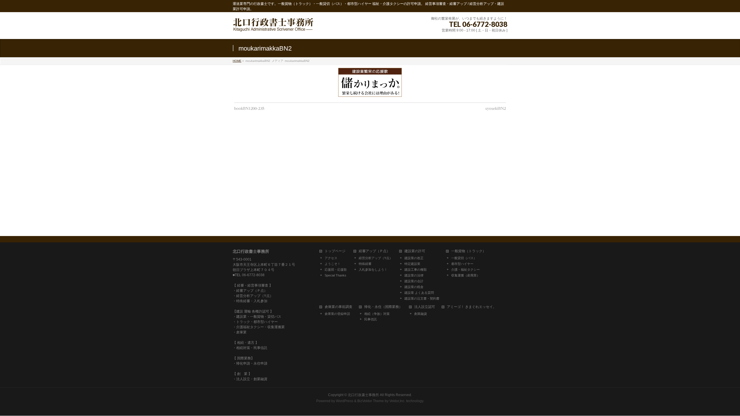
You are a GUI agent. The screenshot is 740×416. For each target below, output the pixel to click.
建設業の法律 (413, 275)
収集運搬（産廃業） (465, 275)
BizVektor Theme (370, 401)
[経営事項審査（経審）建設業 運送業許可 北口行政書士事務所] (273, 28)
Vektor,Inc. (397, 401)
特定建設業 (412, 263)
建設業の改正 (413, 258)
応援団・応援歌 (336, 269)
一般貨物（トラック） (468, 251)
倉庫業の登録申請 (337, 313)
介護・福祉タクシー (465, 269)
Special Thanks (335, 275)
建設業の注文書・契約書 (421, 298)
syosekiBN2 (495, 108)
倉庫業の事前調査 (338, 307)
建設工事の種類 (415, 269)
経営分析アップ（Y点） (376, 258)
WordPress (344, 401)
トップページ (335, 251)
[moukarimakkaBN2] (370, 82)
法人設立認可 (424, 307)
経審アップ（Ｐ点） (374, 251)
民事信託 (370, 319)
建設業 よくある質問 (419, 292)
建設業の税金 (413, 287)
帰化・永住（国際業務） (383, 307)
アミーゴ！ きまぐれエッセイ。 (471, 307)
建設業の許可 (414, 251)
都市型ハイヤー (462, 263)
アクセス (331, 258)
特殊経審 (365, 263)
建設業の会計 (413, 281)
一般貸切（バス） (464, 258)
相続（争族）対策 (377, 313)
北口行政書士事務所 (363, 395)
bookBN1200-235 (249, 108)
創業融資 (420, 313)
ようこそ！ (333, 263)
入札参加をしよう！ (373, 269)
